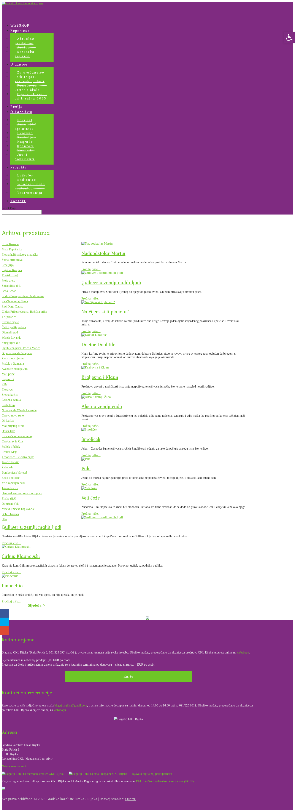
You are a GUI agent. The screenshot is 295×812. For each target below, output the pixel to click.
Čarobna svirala (11, 400)
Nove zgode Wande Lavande (19, 410)
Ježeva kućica (10, 488)
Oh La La (8, 420)
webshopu (243, 652)
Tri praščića (9, 317)
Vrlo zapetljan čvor (13, 483)
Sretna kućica (10, 394)
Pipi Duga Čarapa (12, 306)
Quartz (130, 799)
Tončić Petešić (10, 462)
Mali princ (8, 374)
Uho (4, 519)
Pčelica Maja (9, 451)
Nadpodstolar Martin (103, 253)
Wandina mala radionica (30, 186)
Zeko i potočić (10, 477)
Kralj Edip (8, 405)
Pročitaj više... (90, 269)
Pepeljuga (8, 265)
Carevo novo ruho (13, 415)
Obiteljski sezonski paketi (29, 78)
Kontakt (18, 200)
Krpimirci (8, 379)
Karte (128, 676)
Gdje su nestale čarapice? (17, 353)
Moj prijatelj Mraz (13, 426)
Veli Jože (90, 497)
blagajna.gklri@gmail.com (70, 705)
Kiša (4, 384)
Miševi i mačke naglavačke (18, 509)
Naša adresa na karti (14, 766)
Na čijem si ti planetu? (105, 311)
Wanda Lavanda (11, 337)
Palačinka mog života (15, 301)
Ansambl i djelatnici (26, 126)
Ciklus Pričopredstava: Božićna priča (24, 311)
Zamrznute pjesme (13, 358)
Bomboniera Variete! (14, 472)
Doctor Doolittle (98, 344)
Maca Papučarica (12, 249)
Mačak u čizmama (13, 363)
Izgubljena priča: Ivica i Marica (21, 348)
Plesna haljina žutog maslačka (20, 254)
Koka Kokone (10, 244)
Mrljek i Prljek (11, 446)
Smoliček (90, 439)
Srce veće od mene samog (17, 436)
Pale (85, 468)
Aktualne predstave (24, 40)
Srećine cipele (10, 322)
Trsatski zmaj (10, 275)
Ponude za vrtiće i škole (27, 87)
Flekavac (7, 389)
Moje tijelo (8, 280)
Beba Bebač (9, 291)
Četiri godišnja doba (14, 327)
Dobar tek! (8, 431)
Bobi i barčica (10, 514)
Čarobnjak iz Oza (12, 441)
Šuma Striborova (12, 259)
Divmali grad (10, 332)
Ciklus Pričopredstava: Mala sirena (23, 296)
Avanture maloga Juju (15, 368)
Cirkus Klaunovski (21, 556)
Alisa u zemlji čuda (101, 406)
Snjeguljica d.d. (11, 285)
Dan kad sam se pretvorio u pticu (22, 493)
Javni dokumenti (25, 156)
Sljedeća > (36, 605)
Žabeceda (7, 467)
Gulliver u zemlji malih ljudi (111, 282)
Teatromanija (30, 192)
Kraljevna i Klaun (99, 377)
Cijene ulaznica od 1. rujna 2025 (31, 96)
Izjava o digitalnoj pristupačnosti (152, 773)
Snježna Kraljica (12, 270)
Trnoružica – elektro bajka (18, 457)
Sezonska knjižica (25, 53)
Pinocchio (12, 585)
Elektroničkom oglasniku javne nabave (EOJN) (165, 781)
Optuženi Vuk (10, 503)
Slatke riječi (9, 498)
